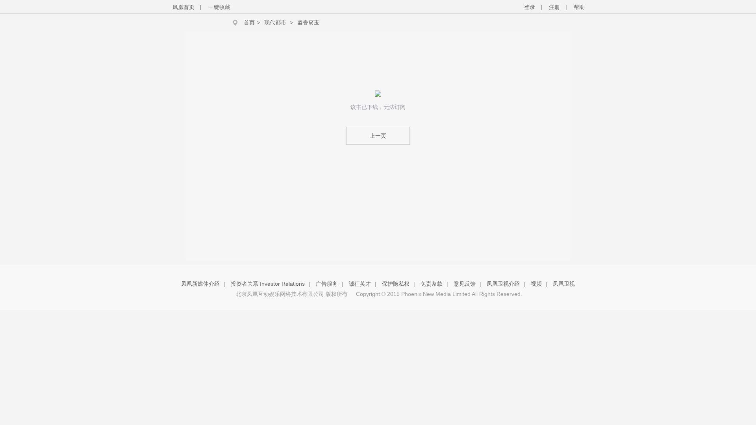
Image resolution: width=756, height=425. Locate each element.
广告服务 (327, 284)
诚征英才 (360, 284)
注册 (554, 7)
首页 (249, 22)
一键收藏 (219, 7)
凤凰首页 (183, 7)
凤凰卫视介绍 (503, 284)
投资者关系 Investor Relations (268, 284)
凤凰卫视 (564, 284)
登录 (529, 7)
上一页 (378, 136)
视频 (536, 284)
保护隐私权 (396, 284)
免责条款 (432, 284)
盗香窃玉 (308, 22)
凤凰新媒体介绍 (200, 284)
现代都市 (275, 22)
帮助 (579, 7)
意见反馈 (465, 284)
